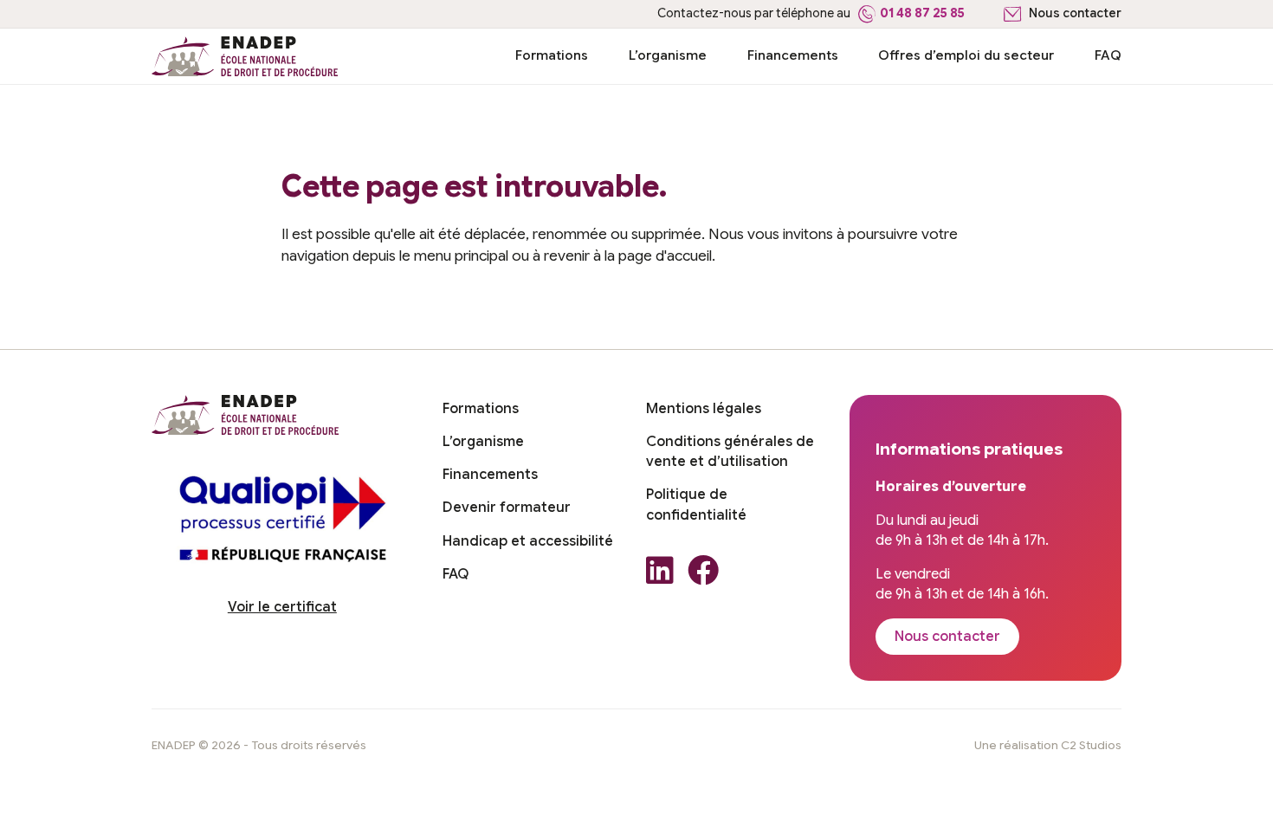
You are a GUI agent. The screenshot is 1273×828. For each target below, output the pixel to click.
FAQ (1108, 55)
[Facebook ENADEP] (703, 576)
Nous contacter (1075, 13)
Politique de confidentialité (696, 504)
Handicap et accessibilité (528, 541)
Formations (551, 55)
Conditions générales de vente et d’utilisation (730, 451)
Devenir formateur (507, 507)
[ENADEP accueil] (245, 56)
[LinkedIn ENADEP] (660, 576)
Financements (792, 55)
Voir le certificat (282, 607)
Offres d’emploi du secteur (966, 55)
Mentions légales (703, 408)
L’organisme (668, 55)
